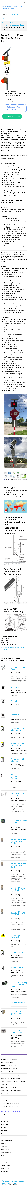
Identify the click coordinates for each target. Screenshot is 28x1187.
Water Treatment (6, 1165)
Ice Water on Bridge (7, 1062)
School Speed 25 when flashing (17, 729)
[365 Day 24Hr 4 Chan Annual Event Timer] (3, 821)
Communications (6, 1118)
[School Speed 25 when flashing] (2, 729)
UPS (2, 1159)
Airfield (3, 1115)
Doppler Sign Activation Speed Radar (17, 1013)
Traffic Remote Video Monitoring (10, 1103)
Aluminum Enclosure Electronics (19, 794)
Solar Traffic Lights (6, 1084)
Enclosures (4, 1124)
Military (3, 1137)
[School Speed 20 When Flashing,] (2, 968)
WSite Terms (5, 1171)
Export (3, 1183)
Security (3, 1143)
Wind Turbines (5, 1168)
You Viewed (14, 14)
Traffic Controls (5, 1097)
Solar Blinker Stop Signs (8, 1072)
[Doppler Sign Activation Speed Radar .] (3, 1012)
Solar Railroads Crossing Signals (10, 1078)
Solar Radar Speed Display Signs (10, 1075)
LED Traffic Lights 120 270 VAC (10, 1065)
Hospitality (4, 1130)
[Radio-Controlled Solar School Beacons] (1, 775)
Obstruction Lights (6, 1140)
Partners (9, 1183)
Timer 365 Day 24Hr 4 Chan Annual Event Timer (19, 822)
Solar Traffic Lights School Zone (14, 25)
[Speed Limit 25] (3, 688)
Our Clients (14, 1181)
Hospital (3, 1127)
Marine (3, 1134)
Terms (14, 1183)
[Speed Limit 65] (3, 715)
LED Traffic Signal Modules (9, 1068)
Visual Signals (5, 1162)
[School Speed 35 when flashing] (2, 759)
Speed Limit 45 (16, 701)
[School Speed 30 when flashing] (2, 744)
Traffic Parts (5, 1100)
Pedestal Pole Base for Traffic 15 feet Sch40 (18, 841)
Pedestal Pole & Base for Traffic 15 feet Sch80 (18, 889)
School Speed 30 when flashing (17, 744)
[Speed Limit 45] (3, 701)
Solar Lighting (5, 1146)
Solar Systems (5, 1149)
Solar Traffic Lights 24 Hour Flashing (11, 1087)
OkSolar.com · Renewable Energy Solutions (12, 7)
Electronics (4, 1121)
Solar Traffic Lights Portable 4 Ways (11, 1090)
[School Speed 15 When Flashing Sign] (2, 953)
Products (5, 14)
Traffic (12, 23)
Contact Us (21, 1181)
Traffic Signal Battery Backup (9, 1106)
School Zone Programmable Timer (19, 1031)
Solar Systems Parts (7, 1152)
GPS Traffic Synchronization (9, 1059)
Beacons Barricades (7, 1056)
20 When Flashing (17, 967)
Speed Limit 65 (16, 715)
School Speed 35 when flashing (17, 760)
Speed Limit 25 (16, 688)
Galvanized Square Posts (18, 668)
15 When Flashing (17, 952)
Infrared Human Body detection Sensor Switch (19, 984)
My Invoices (6, 1181)
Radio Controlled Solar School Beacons (17, 776)
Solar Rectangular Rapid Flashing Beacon (13, 1081)
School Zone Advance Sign (16, 936)
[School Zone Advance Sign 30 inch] (3, 935)
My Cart (4, 18)
